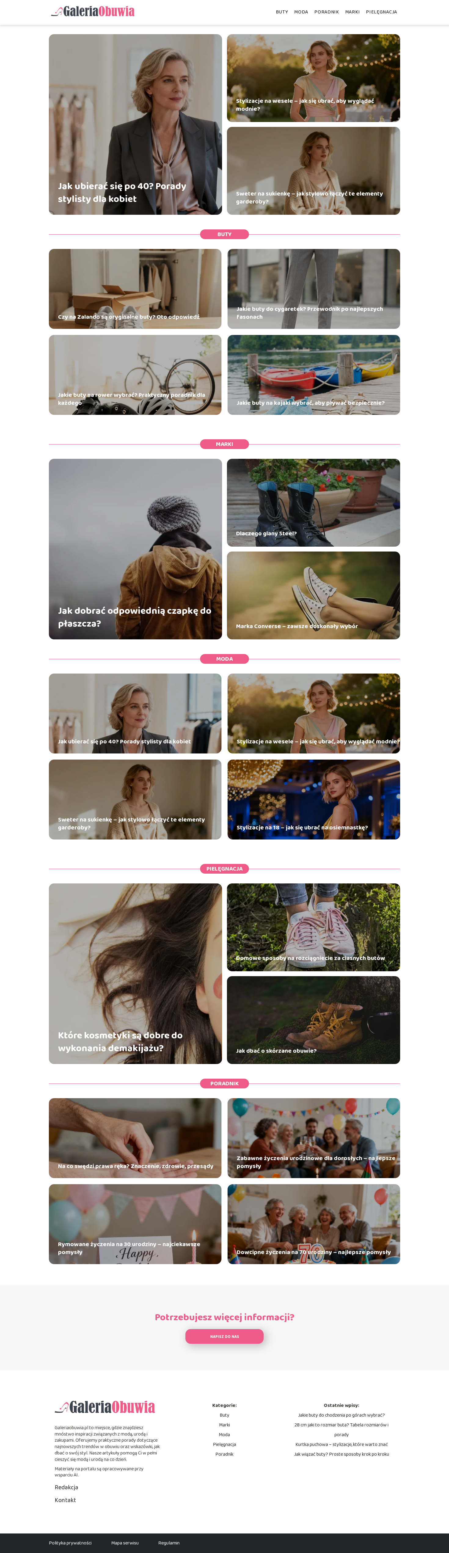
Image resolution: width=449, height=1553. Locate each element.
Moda (301, 12)
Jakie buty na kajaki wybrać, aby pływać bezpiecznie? (311, 403)
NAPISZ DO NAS (224, 1337)
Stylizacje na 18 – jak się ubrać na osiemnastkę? (302, 828)
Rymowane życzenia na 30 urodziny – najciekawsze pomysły (129, 1248)
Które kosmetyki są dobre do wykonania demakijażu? (120, 1042)
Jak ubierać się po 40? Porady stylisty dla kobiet (122, 193)
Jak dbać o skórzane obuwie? (276, 1051)
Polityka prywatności (70, 1543)
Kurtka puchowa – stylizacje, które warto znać (341, 1444)
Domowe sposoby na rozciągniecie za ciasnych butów (310, 958)
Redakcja (66, 1487)
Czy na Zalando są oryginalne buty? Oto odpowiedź (129, 317)
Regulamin (169, 1543)
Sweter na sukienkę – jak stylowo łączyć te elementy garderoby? (309, 198)
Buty (282, 12)
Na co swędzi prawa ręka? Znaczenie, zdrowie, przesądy (136, 1166)
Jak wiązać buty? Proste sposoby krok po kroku (341, 1454)
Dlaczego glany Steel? (266, 533)
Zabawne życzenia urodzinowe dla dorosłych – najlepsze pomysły (316, 1162)
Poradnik (326, 12)
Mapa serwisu (125, 1543)
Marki (352, 12)
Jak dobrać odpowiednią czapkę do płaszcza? (134, 617)
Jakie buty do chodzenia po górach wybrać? (341, 1415)
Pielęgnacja (381, 12)
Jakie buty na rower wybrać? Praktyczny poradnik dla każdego (131, 399)
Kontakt (65, 1500)
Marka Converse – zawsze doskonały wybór (297, 626)
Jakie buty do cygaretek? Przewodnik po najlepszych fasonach (310, 313)
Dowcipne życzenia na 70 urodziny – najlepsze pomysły (314, 1252)
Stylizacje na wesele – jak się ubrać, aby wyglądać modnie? (305, 105)
